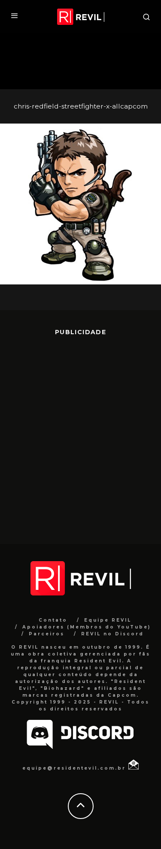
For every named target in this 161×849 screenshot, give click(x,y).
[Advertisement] (80, 433)
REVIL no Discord (112, 634)
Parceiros (46, 634)
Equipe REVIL (107, 620)
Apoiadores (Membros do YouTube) (86, 627)
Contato (53, 620)
